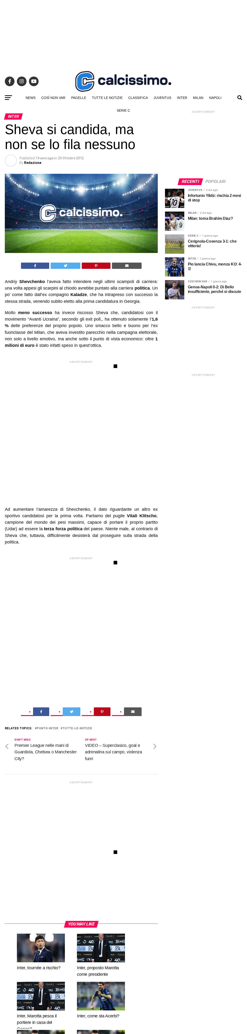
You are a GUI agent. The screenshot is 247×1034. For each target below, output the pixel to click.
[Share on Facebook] (35, 266)
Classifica (138, 98)
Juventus (162, 98)
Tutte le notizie (107, 98)
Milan (198, 98)
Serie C (123, 110)
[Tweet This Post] (65, 266)
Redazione (32, 163)
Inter (182, 98)
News (30, 98)
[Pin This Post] (96, 266)
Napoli (215, 98)
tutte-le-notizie (77, 728)
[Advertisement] (123, 33)
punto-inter (47, 728)
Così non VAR (53, 98)
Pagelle (78, 98)
